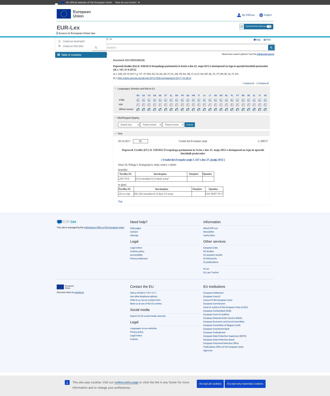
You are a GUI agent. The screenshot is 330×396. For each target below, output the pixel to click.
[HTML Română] (243, 100)
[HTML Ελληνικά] (171, 100)
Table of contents (70, 54)
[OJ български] (138, 109)
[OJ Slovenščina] (254, 109)
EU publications (210, 262)
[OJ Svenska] (265, 109)
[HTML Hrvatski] (193, 100)
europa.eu (79, 292)
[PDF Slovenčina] (248, 104)
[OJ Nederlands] (226, 109)
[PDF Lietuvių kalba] (210, 104)
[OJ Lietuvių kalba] (210, 109)
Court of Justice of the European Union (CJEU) (225, 307)
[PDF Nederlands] (226, 104)
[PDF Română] (243, 104)
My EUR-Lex (248, 15)
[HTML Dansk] (154, 100)
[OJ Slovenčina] (248, 109)
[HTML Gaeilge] (187, 100)
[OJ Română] (243, 109)
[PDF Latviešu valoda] (204, 104)
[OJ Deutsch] (160, 109)
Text (120, 133)
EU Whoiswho (210, 258)
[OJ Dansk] (154, 109)
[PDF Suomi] (259, 104)
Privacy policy (136, 332)
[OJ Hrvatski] (193, 109)
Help (258, 39)
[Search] (271, 47)
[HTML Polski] (232, 100)
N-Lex (206, 269)
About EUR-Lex (210, 228)
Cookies (134, 339)
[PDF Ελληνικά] (171, 104)
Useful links (209, 235)
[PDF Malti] (221, 104)
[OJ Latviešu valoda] (204, 109)
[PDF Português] (237, 104)
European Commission (214, 303)
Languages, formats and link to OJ (136, 88)
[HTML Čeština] (149, 100)
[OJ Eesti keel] (165, 109)
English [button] (268, 15)
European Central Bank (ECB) (217, 311)
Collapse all (263, 83)
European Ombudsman (214, 332)
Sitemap (134, 235)
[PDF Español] (143, 104)
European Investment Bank (216, 329)
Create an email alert (74, 41)
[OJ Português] (237, 109)
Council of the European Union (217, 300)
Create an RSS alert (73, 46)
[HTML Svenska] (265, 100)
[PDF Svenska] (265, 104)
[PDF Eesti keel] (165, 104)
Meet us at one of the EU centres (146, 303)
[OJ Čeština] (149, 109)
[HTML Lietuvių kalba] (210, 100)
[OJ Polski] (232, 109)
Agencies (207, 350)
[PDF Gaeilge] (187, 104)
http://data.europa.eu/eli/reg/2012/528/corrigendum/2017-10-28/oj (154, 78)
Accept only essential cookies (245, 383)
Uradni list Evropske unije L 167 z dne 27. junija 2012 (193, 159)
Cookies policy (137, 251)
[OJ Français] (182, 109)
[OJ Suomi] (259, 109)
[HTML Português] (237, 100)
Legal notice (136, 247)
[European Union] (65, 287)
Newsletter (208, 231)
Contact (134, 231)
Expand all (249, 83)
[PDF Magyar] (215, 104)
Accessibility (136, 255)
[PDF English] (176, 104)
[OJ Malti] (221, 109)
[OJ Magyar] (215, 109)
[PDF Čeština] (149, 104)
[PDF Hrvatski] (193, 104)
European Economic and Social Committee (223, 321)
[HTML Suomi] (259, 100)
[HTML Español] (143, 100)
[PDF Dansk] (154, 104)
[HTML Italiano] (199, 100)
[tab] (191, 88)
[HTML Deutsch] (160, 100)
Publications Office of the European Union (104, 227)
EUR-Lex (68, 28)
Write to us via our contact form (145, 300)
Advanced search (265, 54)
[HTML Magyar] (215, 100)
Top (120, 201)
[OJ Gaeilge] (187, 109)
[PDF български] (138, 104)
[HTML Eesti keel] (165, 100)
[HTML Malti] (221, 100)
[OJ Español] (143, 109)
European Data (210, 247)
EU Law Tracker (211, 272)
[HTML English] (176, 100)
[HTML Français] (182, 100)
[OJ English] (176, 109)
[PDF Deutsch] (160, 104)
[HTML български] (138, 100)
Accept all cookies (210, 383)
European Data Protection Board (218, 339)
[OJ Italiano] (199, 109)
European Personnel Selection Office (221, 343)
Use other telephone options (143, 296)
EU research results (212, 255)
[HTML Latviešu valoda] (204, 100)
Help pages (135, 228)
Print (268, 39)
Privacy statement (139, 258)
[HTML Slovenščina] (254, 100)
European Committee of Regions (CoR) (222, 325)
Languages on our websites (143, 328)
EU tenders (208, 251)
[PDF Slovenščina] (254, 104)
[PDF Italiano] (199, 104)
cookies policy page (126, 382)
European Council (211, 296)
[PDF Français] (182, 104)
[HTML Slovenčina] (248, 100)
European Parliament (213, 293)
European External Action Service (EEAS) (222, 318)
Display (189, 124)
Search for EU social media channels (148, 316)
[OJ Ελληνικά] (171, 109)
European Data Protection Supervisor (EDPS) (224, 336)
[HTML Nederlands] (226, 100)
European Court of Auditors (216, 314)
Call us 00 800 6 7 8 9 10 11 (143, 293)
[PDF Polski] (232, 104)
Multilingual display (128, 117)
